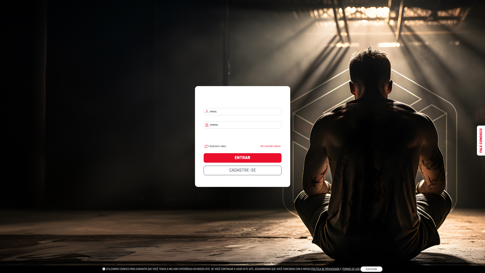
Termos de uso (351, 269)
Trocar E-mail (217, 146)
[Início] (242, 100)
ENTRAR (242, 158)
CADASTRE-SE (242, 170)
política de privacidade (325, 269)
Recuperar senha (270, 146)
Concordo (371, 269)
